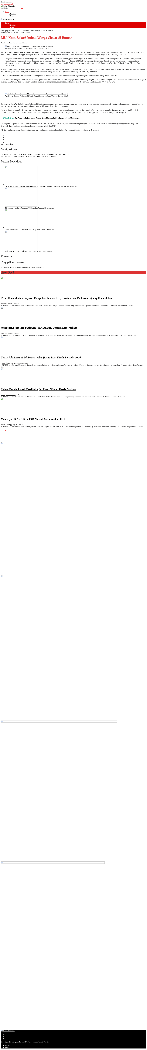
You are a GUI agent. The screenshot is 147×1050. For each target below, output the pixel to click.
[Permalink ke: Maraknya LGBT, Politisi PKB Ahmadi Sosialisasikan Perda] (9, 413)
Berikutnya (9, 440)
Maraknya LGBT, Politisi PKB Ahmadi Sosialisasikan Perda (33, 419)
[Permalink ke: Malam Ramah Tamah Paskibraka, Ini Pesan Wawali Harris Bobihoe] (21, 249)
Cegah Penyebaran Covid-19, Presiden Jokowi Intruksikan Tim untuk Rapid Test (35, 154)
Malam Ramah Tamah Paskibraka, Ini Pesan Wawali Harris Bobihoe (29, 251)
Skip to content (6, 2)
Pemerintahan (22, 43)
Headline (9, 43)
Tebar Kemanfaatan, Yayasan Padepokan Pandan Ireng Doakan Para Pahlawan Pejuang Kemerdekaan (41, 186)
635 (6, 438)
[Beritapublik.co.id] (8, 6)
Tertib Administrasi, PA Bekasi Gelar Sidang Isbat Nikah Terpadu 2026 (30, 230)
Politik (8, 425)
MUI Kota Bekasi (7, 144)
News (15, 43)
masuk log (13, 267)
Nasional (4, 304)
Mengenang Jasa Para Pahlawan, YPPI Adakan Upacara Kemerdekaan (29, 208)
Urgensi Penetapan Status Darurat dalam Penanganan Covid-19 (28, 156)
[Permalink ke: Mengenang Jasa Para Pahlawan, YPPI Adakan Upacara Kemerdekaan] (21, 206)
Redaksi (8, 1045)
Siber (7, 1047)
